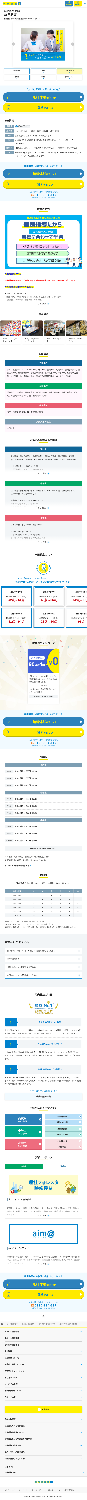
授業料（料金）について (15, 1364)
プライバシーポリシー (37, 1490)
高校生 (63, 1166)
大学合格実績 (10, 1419)
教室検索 (45, 1409)
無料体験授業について (14, 1391)
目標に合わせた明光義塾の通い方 (18, 1439)
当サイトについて (10, 1490)
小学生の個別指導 (12, 1345)
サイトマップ (23, 1490)
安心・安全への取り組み (15, 1452)
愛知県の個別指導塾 (28, 1324)
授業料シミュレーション (15, 1371)
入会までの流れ (11, 1397)
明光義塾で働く (11, 1472)
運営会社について (53, 1490)
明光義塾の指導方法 (13, 1445)
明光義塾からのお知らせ (15, 1459)
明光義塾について (12, 1358)
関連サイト (9, 1467)
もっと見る (42, 304)
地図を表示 (20, 143)
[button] (84, 3)
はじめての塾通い (12, 1384)
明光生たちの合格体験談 (15, 1426)
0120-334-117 (46, 195)
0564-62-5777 (24, 126)
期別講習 (8, 1351)
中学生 (24, 1166)
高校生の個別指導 (12, 1332)
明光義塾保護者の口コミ (15, 1432)
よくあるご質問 (11, 1377)
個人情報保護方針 (69, 1490)
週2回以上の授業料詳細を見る (17, 866)
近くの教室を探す (12, 1324)
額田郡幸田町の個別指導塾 (47, 1324)
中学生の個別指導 (12, 1338)
